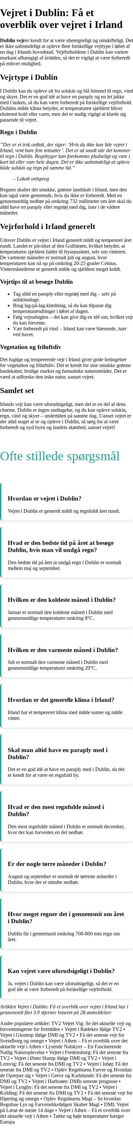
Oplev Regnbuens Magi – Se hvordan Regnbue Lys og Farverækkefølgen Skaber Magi (60, 1101)
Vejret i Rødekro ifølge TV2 (93, 1029)
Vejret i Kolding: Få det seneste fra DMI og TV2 (58, 1090)
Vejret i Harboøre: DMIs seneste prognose (75, 1081)
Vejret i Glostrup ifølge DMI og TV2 (37, 1035)
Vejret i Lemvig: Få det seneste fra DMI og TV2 (58, 1061)
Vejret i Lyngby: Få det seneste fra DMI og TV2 (49, 1087)
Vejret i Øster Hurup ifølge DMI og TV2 (55, 1058)
